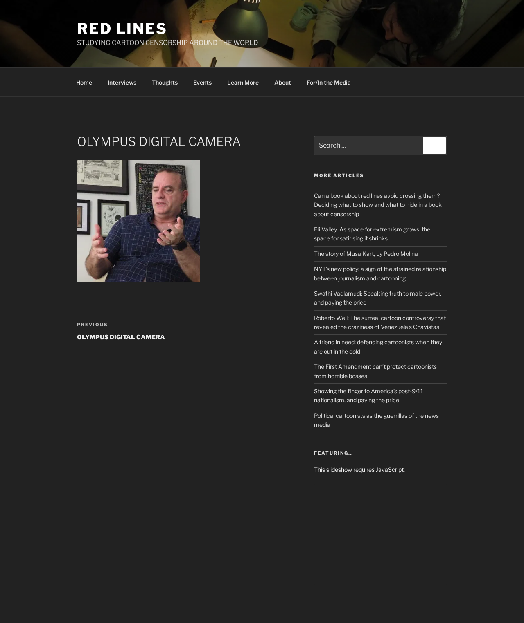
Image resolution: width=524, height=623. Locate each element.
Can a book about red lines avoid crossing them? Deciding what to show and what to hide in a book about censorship (378, 204)
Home (84, 82)
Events (202, 82)
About (282, 82)
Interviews (122, 82)
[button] (138, 221)
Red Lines (122, 29)
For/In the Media (329, 82)
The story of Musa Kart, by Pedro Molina (366, 253)
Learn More (243, 82)
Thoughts (165, 82)
